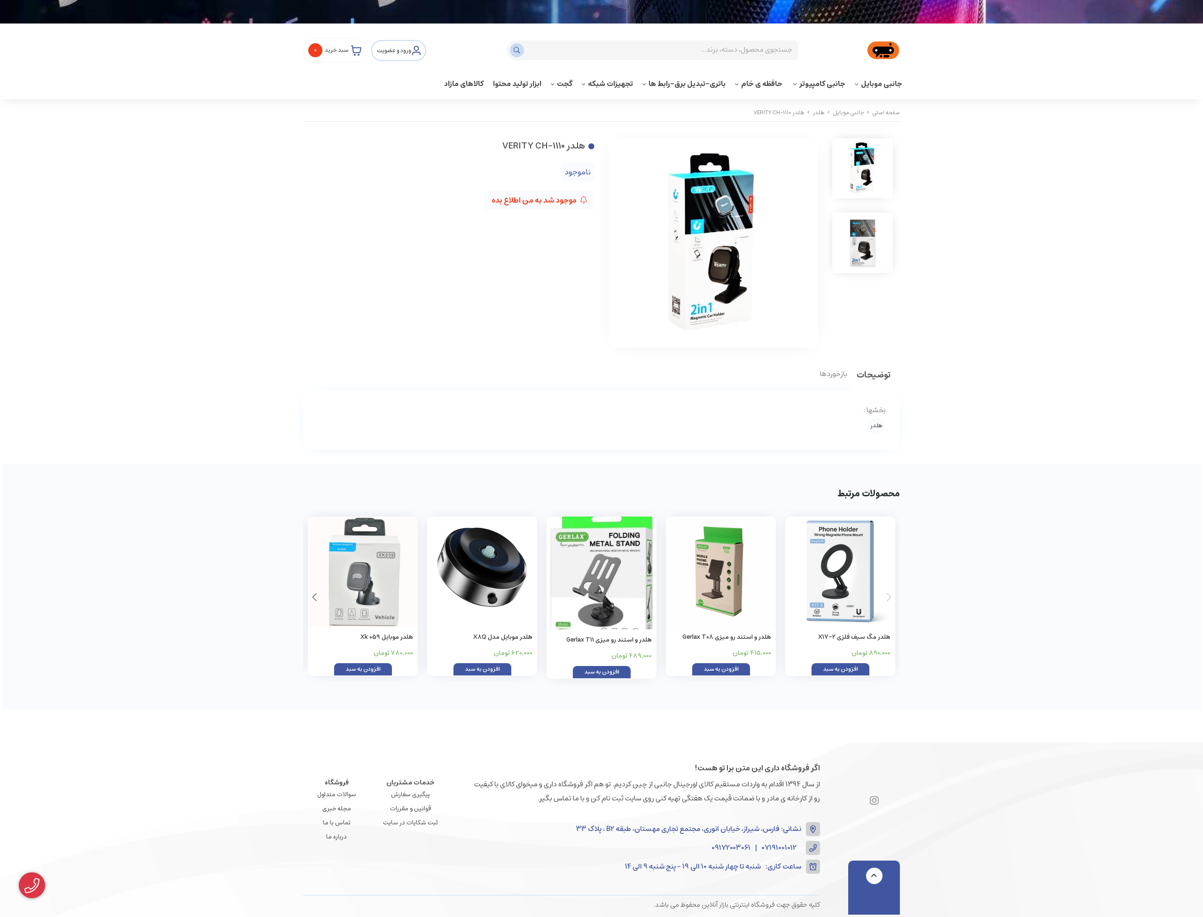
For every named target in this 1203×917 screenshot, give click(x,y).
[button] (314, 597)
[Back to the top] (874, 876)
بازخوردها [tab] (833, 374)
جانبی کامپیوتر (822, 84)
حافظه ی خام (762, 84)
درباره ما (336, 836)
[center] (518, 50)
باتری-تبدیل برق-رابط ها (687, 84)
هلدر (818, 113)
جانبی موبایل (881, 84)
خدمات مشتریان (410, 782)
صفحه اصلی (886, 113)
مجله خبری (336, 808)
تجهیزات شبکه (610, 84)
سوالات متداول (336, 794)
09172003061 (730, 848)
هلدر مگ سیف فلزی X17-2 (854, 637)
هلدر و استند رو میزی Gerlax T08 (726, 637)
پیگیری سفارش (410, 794)
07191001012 (779, 848)
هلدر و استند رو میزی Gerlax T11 (609, 640)
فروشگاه (337, 782)
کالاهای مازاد (464, 84)
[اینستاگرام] (874, 801)
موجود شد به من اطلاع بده (535, 200)
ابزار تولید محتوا (517, 84)
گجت (564, 84)
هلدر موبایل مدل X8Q (502, 637)
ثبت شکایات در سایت (410, 822)
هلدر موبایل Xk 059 (386, 637)
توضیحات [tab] (874, 376)
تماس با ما (337, 822)
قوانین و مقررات (410, 808)
